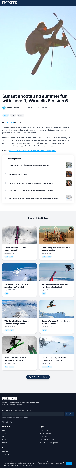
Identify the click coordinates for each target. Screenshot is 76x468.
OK (69, 463)
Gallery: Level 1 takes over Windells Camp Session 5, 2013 (32, 151)
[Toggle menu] (73, 2)
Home (4, 430)
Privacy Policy (44, 430)
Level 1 (13, 115)
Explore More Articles (39, 377)
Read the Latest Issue (46, 439)
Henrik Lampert (13, 108)
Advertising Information (47, 436)
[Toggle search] (68, 3)
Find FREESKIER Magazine (48, 443)
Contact (5, 451)
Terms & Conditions (46, 433)
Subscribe (69, 414)
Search (4, 443)
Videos (5, 115)
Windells (20, 115)
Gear (4, 436)
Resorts (4, 439)
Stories (4, 433)
